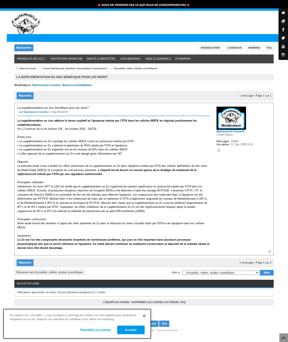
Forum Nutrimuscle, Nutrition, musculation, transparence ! (75, 68)
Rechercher (23, 47)
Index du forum (27, 68)
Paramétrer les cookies (95, 329)
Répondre (25, 95)
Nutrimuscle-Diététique (77, 85)
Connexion (234, 47)
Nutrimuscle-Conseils (46, 85)
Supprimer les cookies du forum (154, 302)
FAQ (183, 302)
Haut (269, 251)
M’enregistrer (210, 47)
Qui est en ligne (28, 283)
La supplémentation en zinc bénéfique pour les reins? (53, 107)
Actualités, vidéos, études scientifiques (135, 68)
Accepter (131, 329)
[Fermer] (144, 315)
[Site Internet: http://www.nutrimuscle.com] (219, 150)
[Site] (283, 13)
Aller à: (176, 272)
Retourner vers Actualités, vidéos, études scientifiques (49, 272)
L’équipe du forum (116, 302)
